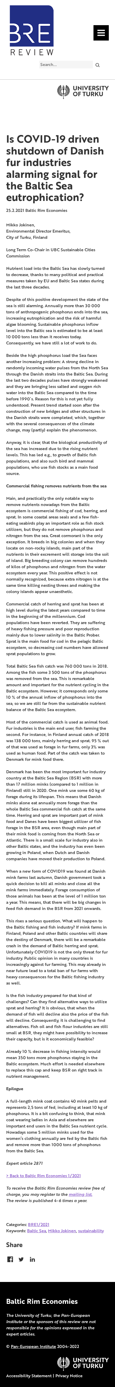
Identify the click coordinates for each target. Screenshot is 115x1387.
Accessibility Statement (29, 1375)
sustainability (91, 1230)
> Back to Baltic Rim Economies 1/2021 (43, 1175)
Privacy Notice (69, 1375)
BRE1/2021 (38, 1224)
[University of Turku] (83, 1369)
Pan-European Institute (33, 1346)
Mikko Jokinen (62, 1230)
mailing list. (80, 1194)
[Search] (97, 65)
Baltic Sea (36, 1230)
